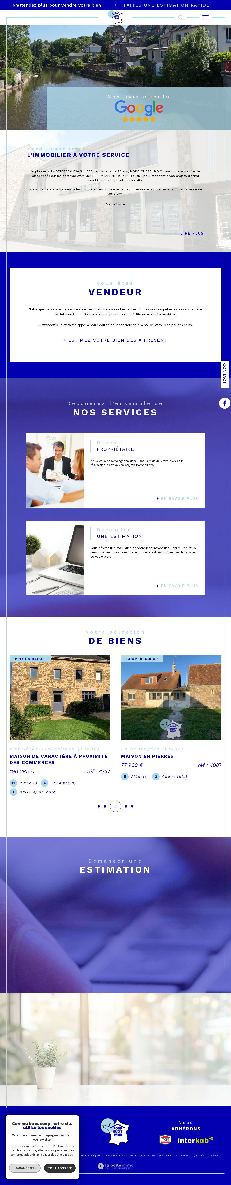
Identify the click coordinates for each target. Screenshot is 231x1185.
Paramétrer (25, 1168)
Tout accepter (60, 1168)
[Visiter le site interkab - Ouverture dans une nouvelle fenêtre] (195, 1142)
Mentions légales (148, 1157)
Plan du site (127, 1157)
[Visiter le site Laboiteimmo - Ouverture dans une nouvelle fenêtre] (115, 1173)
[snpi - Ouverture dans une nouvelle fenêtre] (165, 1142)
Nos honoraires (107, 1157)
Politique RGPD (196, 1157)
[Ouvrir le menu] (205, 17)
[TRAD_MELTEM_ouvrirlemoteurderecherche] (181, 17)
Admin (166, 1157)
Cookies (213, 1157)
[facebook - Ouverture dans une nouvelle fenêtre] (225, 403)
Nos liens (178, 1157)
